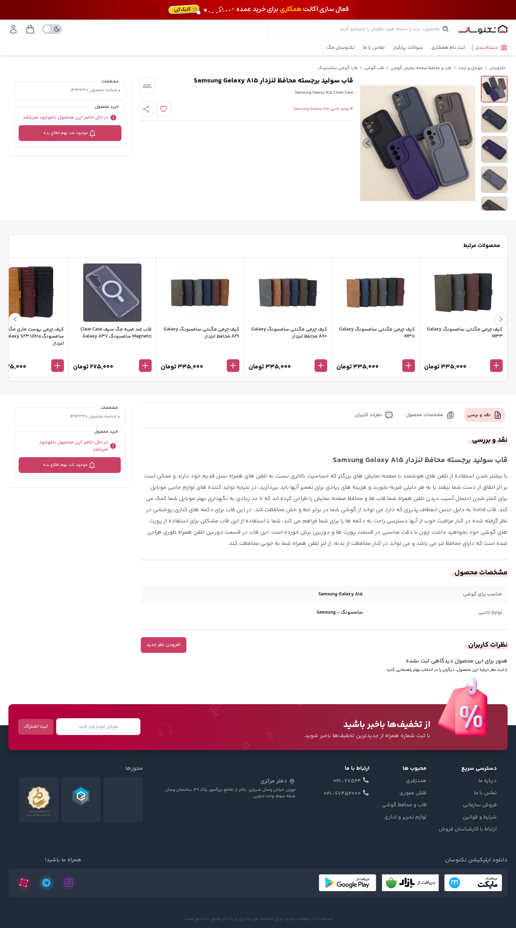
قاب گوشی (374, 68)
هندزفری (416, 781)
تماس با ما (374, 48)
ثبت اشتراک (36, 726)
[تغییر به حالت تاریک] (52, 29)
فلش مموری (412, 793)
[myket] (473, 882)
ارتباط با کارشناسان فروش (468, 829)
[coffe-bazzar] (410, 882)
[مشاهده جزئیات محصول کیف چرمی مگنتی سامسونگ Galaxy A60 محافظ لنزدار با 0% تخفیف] (288, 354)
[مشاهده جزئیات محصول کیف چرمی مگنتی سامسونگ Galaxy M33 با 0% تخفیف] (463, 354)
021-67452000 (342, 794)
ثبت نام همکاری (448, 48)
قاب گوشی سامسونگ (338, 68)
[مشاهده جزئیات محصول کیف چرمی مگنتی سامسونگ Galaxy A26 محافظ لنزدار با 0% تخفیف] (200, 354)
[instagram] (69, 883)
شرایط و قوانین (480, 817)
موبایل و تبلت (470, 68)
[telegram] (46, 883)
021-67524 (347, 781)
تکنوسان (497, 68)
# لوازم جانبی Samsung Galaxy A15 (323, 109)
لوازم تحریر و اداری (405, 817)
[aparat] (24, 883)
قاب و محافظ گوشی (404, 805)
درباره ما (487, 781)
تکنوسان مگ (341, 48)
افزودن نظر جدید (163, 645)
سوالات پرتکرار (408, 48)
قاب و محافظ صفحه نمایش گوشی (421, 68)
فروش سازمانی (480, 805)
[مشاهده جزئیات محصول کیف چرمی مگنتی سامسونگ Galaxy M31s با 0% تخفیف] (375, 354)
